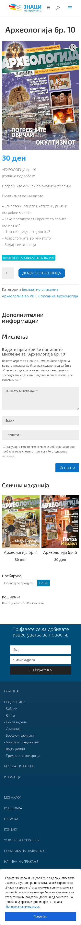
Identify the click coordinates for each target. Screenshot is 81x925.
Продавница (14, 702)
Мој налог (12, 797)
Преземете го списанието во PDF (28, 258)
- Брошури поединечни (21, 742)
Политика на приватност (25, 851)
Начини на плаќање (21, 861)
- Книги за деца (15, 722)
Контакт (10, 829)
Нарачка (11, 819)
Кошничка (13, 808)
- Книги (9, 715)
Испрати (67, 467)
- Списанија (12, 729)
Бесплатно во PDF (19, 766)
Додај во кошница (41, 273)
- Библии (10, 708)
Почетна (11, 691)
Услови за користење (22, 840)
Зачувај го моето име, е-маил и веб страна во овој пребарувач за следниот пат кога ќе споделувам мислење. (38, 451)
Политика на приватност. (23, 906)
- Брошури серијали (19, 735)
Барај (43, 583)
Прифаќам (40, 916)
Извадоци (12, 777)
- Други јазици (14, 749)
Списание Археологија (58, 296)
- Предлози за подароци (22, 755)
